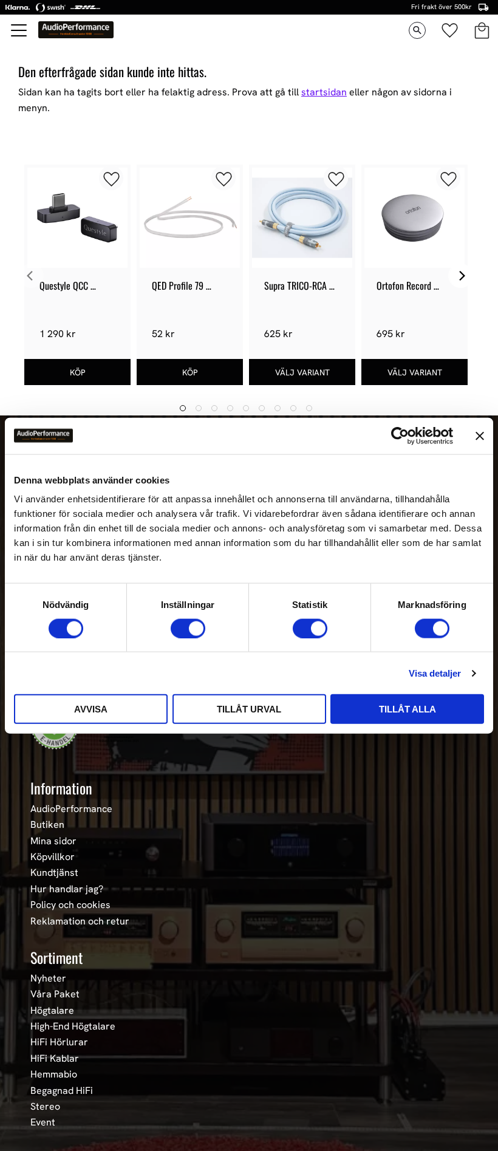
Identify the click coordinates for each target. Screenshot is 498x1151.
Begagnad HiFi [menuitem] (61, 1090)
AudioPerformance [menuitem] (71, 809)
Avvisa (90, 709)
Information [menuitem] (61, 788)
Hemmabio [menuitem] (53, 1074)
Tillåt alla (407, 709)
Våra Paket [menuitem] (55, 994)
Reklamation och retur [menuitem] (79, 921)
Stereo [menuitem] (45, 1106)
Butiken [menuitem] (47, 824)
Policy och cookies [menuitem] (70, 905)
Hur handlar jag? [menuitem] (66, 889)
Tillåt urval (249, 709)
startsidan (324, 92)
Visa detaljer (435, 673)
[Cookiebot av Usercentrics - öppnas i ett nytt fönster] (400, 435)
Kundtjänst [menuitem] (54, 872)
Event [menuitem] (42, 1122)
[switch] (188, 628)
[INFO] (302, 372)
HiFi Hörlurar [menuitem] (59, 1042)
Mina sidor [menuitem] (53, 841)
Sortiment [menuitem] (56, 957)
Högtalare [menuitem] (52, 1010)
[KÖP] (77, 372)
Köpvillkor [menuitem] (52, 857)
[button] (19, 30)
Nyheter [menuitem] (48, 978)
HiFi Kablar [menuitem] (54, 1058)
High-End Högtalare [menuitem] (72, 1026)
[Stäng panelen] (480, 435)
